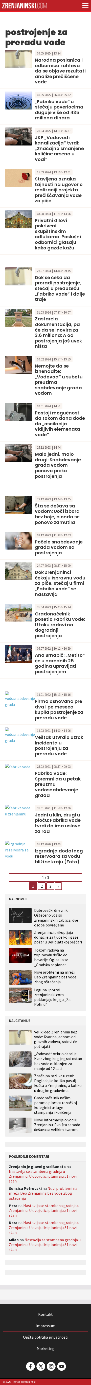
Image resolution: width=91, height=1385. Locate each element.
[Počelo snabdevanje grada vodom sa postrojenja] (18, 540)
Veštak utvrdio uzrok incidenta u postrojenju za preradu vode (59, 745)
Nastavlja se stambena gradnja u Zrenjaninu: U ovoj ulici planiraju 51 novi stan (43, 1176)
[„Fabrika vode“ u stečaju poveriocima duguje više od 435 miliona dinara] (18, 99)
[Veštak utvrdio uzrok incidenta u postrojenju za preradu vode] (20, 734)
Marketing (46, 1348)
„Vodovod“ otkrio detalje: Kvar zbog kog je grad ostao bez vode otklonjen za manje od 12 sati (58, 1061)
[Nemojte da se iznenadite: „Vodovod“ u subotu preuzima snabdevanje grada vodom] (18, 364)
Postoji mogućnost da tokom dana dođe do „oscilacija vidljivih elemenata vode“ (60, 424)
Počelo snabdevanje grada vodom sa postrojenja (59, 547)
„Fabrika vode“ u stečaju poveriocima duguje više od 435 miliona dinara (59, 109)
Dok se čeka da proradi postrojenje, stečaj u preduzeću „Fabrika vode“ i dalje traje (60, 288)
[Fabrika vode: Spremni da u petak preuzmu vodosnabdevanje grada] (17, 766)
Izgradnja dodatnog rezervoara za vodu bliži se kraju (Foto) (59, 856)
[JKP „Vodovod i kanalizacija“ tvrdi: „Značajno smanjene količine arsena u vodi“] (18, 135)
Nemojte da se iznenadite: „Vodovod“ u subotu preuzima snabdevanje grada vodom (59, 379)
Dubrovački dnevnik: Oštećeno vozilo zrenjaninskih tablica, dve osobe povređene (56, 917)
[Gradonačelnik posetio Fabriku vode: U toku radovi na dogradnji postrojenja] (18, 612)
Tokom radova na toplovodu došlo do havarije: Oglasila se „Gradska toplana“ (51, 957)
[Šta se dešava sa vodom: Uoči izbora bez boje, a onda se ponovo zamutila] (18, 504)
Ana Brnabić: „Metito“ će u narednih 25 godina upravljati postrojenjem (60, 663)
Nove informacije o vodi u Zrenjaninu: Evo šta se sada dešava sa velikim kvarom (57, 1125)
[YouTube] (61, 1366)
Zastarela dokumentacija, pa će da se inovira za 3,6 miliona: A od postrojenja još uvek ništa (58, 332)
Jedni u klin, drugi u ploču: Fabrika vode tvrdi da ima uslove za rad (58, 823)
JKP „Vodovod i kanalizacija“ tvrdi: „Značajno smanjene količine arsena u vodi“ (59, 148)
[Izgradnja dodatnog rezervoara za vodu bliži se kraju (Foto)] (18, 849)
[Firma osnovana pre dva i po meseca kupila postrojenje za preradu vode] (20, 698)
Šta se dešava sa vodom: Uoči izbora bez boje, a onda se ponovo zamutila (57, 514)
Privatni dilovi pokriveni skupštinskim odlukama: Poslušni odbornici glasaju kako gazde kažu (58, 234)
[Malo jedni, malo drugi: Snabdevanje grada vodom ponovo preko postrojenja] (18, 452)
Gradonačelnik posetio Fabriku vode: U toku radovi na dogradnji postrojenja (60, 625)
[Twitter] (40, 1366)
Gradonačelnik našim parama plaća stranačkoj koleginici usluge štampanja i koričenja (55, 1105)
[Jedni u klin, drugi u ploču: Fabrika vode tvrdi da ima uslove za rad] (18, 810)
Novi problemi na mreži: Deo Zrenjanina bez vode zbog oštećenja (55, 977)
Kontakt (45, 1314)
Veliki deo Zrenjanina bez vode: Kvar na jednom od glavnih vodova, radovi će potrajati (55, 1039)
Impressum (45, 1325)
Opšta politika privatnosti (45, 1337)
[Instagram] (51, 1366)
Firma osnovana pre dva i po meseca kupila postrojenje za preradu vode (59, 709)
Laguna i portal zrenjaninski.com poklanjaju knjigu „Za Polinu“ (52, 997)
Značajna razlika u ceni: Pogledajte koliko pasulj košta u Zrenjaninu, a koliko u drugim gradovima (58, 1083)
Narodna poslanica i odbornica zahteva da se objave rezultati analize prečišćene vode (60, 71)
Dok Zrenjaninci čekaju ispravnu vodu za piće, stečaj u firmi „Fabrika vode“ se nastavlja (60, 583)
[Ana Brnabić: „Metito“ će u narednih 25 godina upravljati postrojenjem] (18, 653)
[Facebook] (30, 1366)
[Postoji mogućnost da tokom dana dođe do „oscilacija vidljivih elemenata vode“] (18, 411)
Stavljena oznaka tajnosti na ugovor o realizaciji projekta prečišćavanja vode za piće (59, 190)
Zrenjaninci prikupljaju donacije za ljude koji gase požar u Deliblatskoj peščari (58, 937)
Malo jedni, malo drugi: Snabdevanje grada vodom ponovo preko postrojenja (58, 465)
